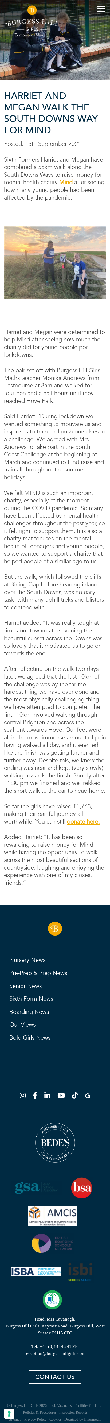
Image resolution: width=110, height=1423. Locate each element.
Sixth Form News (31, 999)
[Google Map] (87, 1096)
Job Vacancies (61, 1406)
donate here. (83, 822)
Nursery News (27, 960)
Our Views (22, 1025)
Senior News (25, 986)
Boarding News (29, 1012)
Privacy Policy (35, 1419)
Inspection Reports (73, 1412)
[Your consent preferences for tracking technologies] (9, 1414)
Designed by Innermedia (82, 1419)
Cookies (55, 1419)
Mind (66, 182)
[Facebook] (36, 1096)
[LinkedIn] (48, 1096)
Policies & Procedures (39, 1412)
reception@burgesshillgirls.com (55, 1353)
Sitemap (15, 1419)
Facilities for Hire (87, 1406)
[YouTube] (62, 1096)
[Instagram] (24, 1096)
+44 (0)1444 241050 (59, 1346)
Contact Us (55, 1377)
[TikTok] (76, 1096)
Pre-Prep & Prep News (38, 973)
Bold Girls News (29, 1038)
